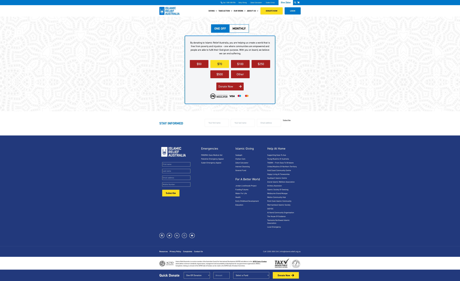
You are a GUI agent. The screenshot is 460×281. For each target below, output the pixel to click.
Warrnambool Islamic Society (278, 205)
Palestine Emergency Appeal (212, 159)
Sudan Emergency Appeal (211, 162)
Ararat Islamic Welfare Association (281, 182)
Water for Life (241, 193)
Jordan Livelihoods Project (245, 185)
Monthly (239, 28)
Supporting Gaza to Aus (276, 155)
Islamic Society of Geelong (277, 189)
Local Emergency (274, 227)
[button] (298, 2)
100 (240, 64)
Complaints (187, 251)
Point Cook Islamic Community (279, 201)
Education (239, 205)
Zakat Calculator (256, 2)
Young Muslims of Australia (278, 159)
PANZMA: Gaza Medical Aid (211, 155)
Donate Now (225, 86)
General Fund (240, 170)
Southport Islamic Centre (277, 178)
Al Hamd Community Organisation (280, 212)
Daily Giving (243, 2)
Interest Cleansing (242, 166)
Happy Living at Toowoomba (278, 174)
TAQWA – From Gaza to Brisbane (280, 162)
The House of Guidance (276, 216)
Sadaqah (238, 155)
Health (238, 197)
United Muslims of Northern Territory (282, 166)
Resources (163, 251)
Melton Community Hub (276, 197)
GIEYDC (270, 208)
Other (240, 74)
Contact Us (198, 251)
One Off (220, 28)
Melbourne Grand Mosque (277, 193)
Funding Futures (241, 189)
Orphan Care (240, 159)
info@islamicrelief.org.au (290, 251)
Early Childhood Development (247, 201)
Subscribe (287, 120)
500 (220, 74)
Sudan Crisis (270, 2)
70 (219, 64)
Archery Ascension (274, 185)
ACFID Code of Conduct (260, 261)
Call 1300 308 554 (229, 2)
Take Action (224, 11)
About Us (251, 11)
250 (261, 64)
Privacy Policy (175, 251)
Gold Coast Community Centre (279, 170)
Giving (212, 11)
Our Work (238, 11)
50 (199, 64)
